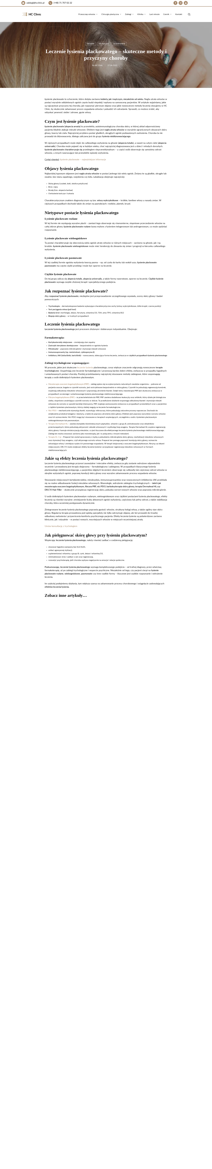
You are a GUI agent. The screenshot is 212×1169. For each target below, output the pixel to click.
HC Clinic (99, 65)
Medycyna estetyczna (118, 1155)
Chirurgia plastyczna (117, 1150)
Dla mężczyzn (104, 44)
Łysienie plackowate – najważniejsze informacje (83, 160)
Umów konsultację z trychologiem (61, 526)
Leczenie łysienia (119, 44)
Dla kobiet (90, 44)
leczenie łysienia (85, 368)
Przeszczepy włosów (118, 1159)
